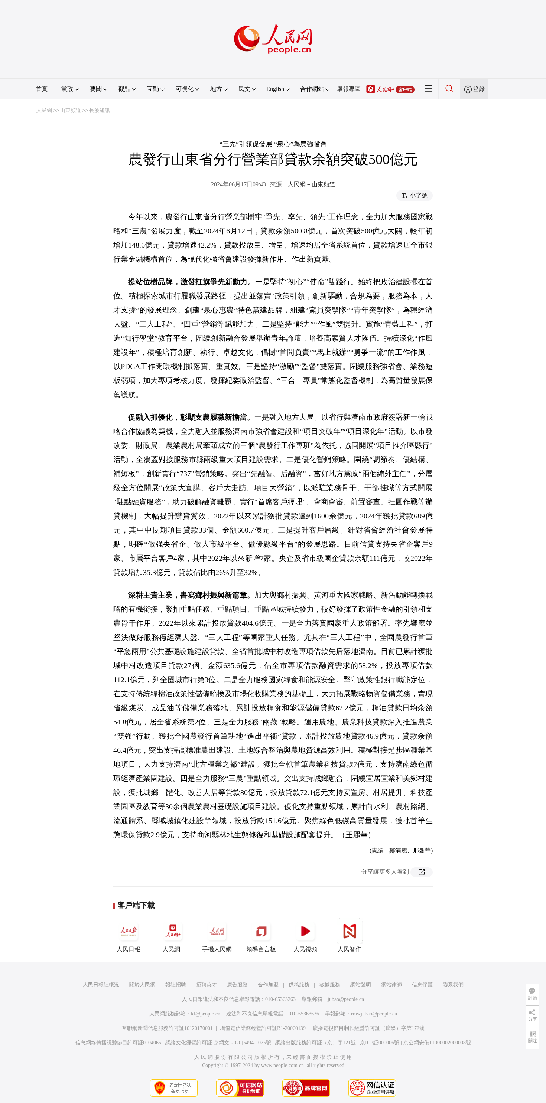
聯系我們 (453, 985)
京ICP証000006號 (379, 1042)
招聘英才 (206, 985)
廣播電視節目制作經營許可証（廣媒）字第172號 (369, 1028)
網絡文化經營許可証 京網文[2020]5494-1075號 (218, 1042)
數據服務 (329, 985)
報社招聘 (175, 985)
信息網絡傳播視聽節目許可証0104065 (118, 1042)
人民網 (44, 110)
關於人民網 (142, 985)
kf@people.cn (205, 1014)
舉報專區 (349, 89)
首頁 (42, 89)
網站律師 (391, 985)
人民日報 (128, 949)
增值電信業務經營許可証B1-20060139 (263, 1028)
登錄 (479, 89)
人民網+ (172, 949)
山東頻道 (70, 110)
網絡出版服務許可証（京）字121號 (315, 1042)
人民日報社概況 (101, 985)
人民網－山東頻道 (311, 184)
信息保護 (422, 985)
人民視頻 (305, 949)
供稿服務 (299, 985)
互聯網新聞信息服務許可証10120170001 (167, 1028)
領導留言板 (261, 949)
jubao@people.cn (346, 999)
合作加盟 (268, 985)
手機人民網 (217, 949)
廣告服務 (237, 985)
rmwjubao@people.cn (374, 1014)
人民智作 (349, 949)
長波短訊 (99, 110)
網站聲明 (360, 985)
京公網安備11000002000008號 (437, 1042)
